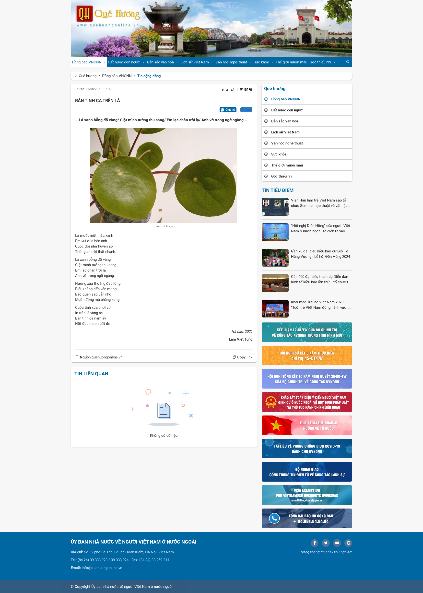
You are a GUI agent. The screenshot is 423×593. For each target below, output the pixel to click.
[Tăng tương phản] (246, 89)
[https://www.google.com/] (348, 543)
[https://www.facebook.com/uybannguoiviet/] (314, 543)
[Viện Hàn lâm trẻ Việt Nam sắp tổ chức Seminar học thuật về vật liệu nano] (275, 206)
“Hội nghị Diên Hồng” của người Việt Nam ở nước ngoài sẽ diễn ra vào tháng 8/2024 (320, 229)
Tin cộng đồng (149, 76)
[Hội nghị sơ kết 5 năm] (307, 355)
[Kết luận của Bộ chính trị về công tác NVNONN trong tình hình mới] (307, 332)
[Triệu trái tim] (307, 425)
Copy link (244, 357)
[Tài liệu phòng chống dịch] (307, 448)
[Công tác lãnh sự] (307, 471)
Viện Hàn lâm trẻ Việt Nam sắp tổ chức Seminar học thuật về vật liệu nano (319, 203)
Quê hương (87, 76)
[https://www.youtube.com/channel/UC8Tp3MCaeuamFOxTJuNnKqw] (337, 543)
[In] (241, 89)
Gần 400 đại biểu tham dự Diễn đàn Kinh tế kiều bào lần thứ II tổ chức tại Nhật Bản (321, 279)
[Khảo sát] (307, 402)
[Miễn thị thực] (307, 495)
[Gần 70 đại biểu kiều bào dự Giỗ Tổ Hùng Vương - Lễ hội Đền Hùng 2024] (275, 257)
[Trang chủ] (211, 28)
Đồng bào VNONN (117, 76)
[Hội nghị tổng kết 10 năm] (307, 378)
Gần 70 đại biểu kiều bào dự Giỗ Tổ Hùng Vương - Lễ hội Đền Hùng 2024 (320, 254)
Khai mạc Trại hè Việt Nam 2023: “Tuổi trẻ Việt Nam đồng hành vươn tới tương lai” (319, 305)
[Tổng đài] (307, 518)
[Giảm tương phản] (250, 89)
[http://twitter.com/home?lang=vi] (326, 543)
